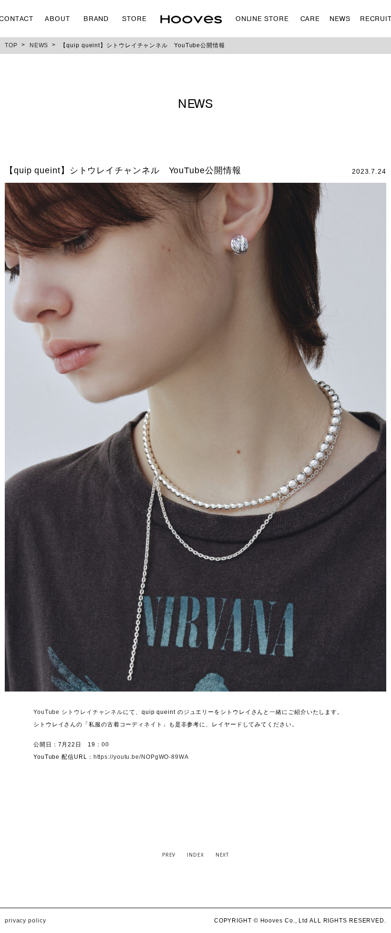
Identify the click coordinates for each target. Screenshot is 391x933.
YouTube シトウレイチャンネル (78, 712)
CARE (310, 19)
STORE (134, 19)
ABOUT (57, 19)
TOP (11, 45)
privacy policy (25, 920)
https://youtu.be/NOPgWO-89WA (141, 757)
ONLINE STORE (262, 18)
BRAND (96, 19)
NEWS (339, 19)
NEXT (222, 854)
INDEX (195, 854)
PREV (169, 854)
